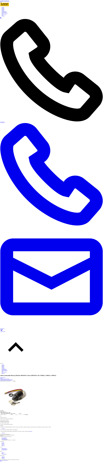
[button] (51, 347)
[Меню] (1, 2)
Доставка (3, 444)
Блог (2, 453)
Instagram (3, 458)
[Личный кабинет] (0, 17)
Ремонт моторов (4, 448)
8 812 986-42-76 (2, 0)
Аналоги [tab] (4, 412)
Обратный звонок (7, 1)
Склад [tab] (1, 412)
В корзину (26, 414)
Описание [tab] (7, 412)
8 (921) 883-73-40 (4, 438)
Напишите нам (2, 1)
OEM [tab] (9, 412)
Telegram (3, 457)
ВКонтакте (3, 456)
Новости (3, 452)
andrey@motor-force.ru (5, 439)
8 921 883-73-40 (7, 0)
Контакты (3, 445)
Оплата (3, 443)
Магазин (3, 442)
